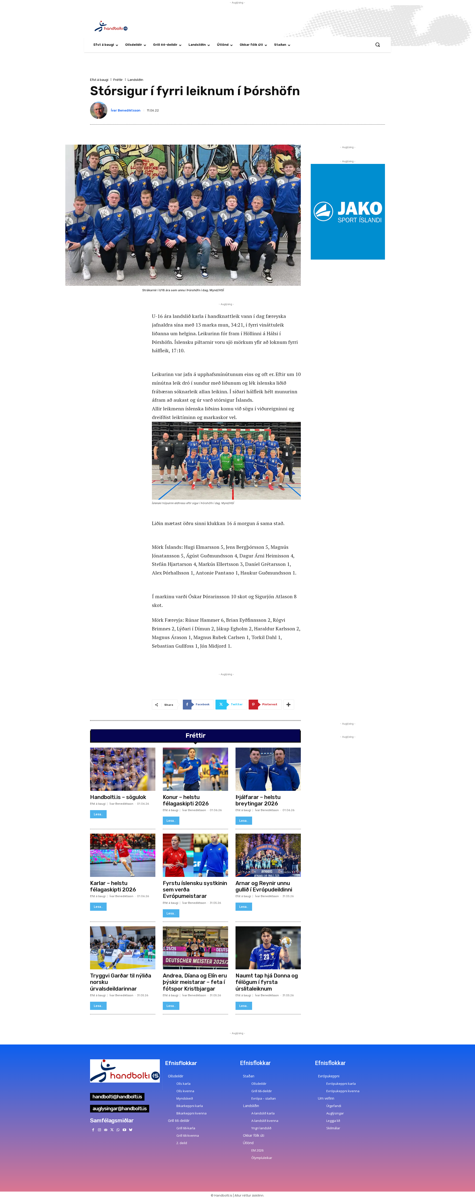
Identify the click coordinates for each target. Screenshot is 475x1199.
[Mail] (105, 1130)
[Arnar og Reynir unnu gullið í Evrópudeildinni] (268, 855)
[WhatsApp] (118, 1130)
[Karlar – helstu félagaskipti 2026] (122, 855)
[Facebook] (93, 1130)
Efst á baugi (99, 79)
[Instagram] (99, 1130)
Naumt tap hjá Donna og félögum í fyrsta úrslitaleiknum (267, 982)
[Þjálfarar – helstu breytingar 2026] (268, 769)
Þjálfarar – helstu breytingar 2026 (258, 800)
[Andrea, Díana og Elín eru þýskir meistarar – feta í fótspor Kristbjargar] (195, 947)
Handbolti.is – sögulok (118, 797)
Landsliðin (135, 79)
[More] (288, 705)
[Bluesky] (130, 1130)
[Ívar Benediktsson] (99, 110)
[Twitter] (112, 1130)
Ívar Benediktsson (126, 110)
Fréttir (118, 79)
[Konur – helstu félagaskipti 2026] (195, 769)
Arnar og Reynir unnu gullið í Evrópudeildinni (264, 886)
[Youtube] (124, 1130)
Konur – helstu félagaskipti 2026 (186, 800)
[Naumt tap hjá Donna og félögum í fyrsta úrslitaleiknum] (268, 947)
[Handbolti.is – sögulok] (122, 769)
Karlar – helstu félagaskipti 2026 (113, 886)
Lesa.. (98, 814)
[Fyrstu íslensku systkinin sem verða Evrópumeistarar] (195, 855)
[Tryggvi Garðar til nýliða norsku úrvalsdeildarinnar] (122, 947)
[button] (377, 44)
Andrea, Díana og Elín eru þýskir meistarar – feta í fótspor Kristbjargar (195, 982)
